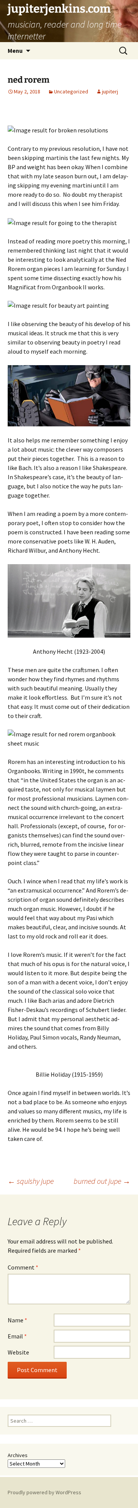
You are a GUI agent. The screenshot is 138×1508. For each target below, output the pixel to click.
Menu (15, 50)
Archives (18, 1455)
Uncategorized (71, 91)
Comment (23, 1267)
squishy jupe (31, 1181)
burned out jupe (102, 1181)
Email (17, 1336)
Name (17, 1320)
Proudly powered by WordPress (44, 1492)
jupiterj (110, 91)
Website (18, 1352)
